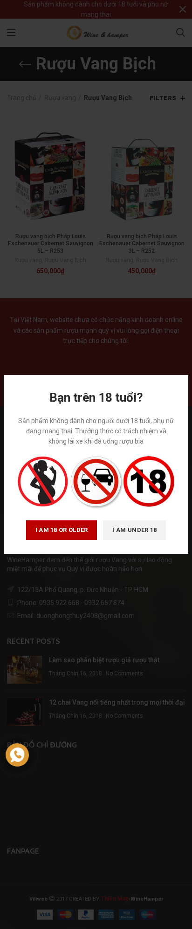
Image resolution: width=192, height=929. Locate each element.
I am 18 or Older (61, 529)
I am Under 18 (134, 529)
